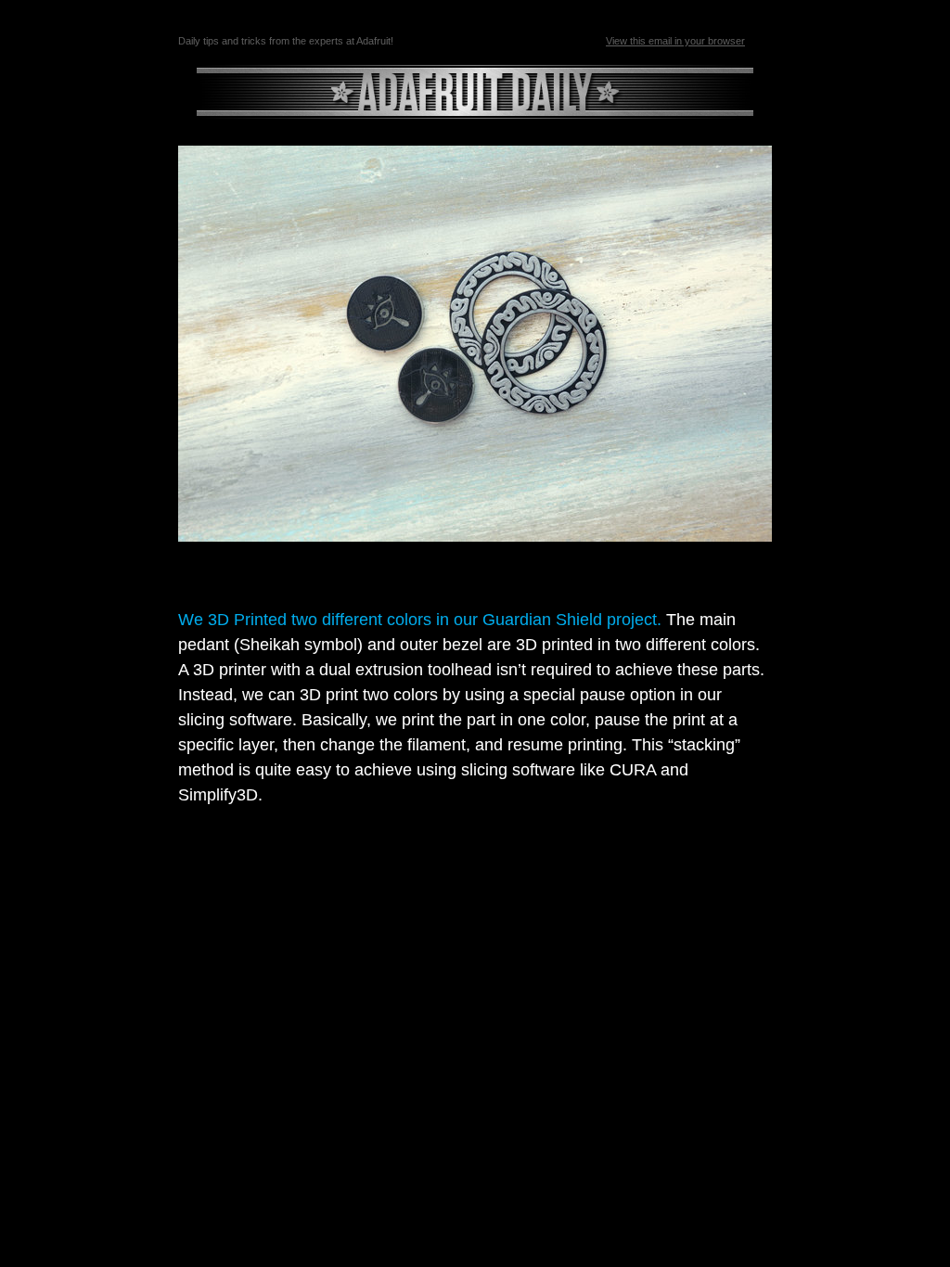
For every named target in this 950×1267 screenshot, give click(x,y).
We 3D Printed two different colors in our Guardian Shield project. (419, 619)
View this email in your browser (675, 40)
